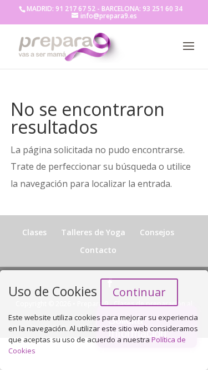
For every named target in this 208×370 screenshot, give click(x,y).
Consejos (157, 232)
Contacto (98, 250)
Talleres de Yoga (93, 232)
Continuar (139, 292)
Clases (34, 232)
